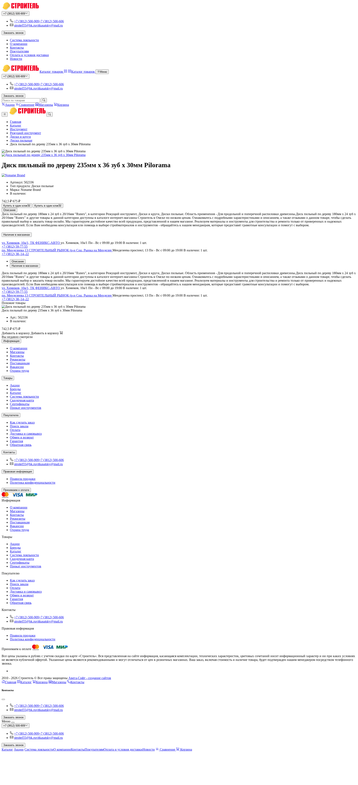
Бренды (15, 389)
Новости (16, 59)
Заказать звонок (13, 32)
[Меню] (5, 114)
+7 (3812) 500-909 (14, 13)
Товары (7, 378)
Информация (11, 341)
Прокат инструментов (25, 407)
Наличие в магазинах (16, 234)
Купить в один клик (15, 205)
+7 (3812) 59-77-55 (15, 246)
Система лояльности (24, 40)
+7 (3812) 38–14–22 (15, 254)
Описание (9, 210)
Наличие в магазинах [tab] (25, 265)
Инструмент (18, 129)
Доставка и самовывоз (26, 433)
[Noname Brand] (13, 175)
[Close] (3, 699)
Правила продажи (22, 479)
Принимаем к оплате (16, 490)
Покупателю (11, 415)
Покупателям (19, 51)
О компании (18, 44)
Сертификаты (19, 404)
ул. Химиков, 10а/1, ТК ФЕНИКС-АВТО (31, 243)
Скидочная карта (22, 400)
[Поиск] (44, 100)
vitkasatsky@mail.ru (49, 25)
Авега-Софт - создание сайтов (89, 678)
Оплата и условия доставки (29, 55)
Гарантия (16, 441)
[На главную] (20, 9)
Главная (15, 122)
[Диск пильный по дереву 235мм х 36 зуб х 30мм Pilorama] (179, 155)
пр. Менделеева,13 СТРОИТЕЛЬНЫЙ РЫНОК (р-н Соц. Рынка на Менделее (57, 250)
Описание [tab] (18, 261)
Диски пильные (21, 140)
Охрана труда (19, 370)
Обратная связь (20, 445)
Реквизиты (17, 359)
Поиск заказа (19, 426)
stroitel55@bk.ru (25, 25)
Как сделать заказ (22, 422)
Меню (103, 71)
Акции (15, 385)
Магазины (17, 352)
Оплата (15, 430)
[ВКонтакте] (11, 671)
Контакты (17, 47)
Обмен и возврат (22, 437)
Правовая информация (17, 471)
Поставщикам (20, 363)
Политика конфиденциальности (32, 482)
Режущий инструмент (25, 133)
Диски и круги (20, 136)
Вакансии (17, 367)
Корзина (42, 682)
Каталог (15, 125)
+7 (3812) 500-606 (51, 21)
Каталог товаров (52, 71)
